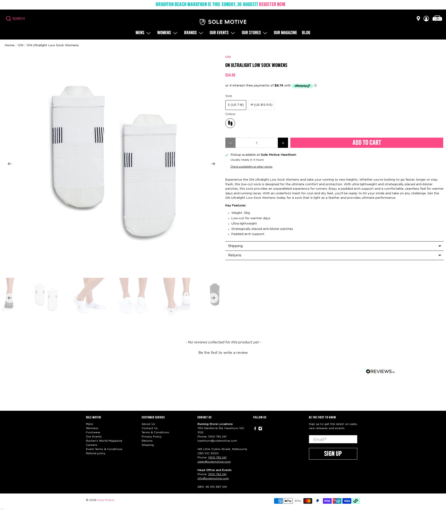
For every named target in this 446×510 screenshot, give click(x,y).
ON (228, 57)
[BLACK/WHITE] (230, 123)
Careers (91, 445)
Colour (230, 114)
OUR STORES (251, 33)
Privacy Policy (152, 436)
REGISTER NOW (272, 4)
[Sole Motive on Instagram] (260, 429)
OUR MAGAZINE (285, 33)
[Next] (213, 164)
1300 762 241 (217, 436)
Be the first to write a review (223, 352)
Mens (140, 33)
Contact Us (150, 428)
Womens (164, 33)
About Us (148, 424)
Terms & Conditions (155, 432)
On (20, 45)
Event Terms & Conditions (104, 449)
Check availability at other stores (251, 166)
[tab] (334, 246)
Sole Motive (106, 500)
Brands (190, 33)
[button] (223, 352)
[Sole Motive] (223, 22)
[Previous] (10, 164)
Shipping (148, 445)
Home (9, 45)
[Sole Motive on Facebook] (255, 429)
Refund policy (95, 453)
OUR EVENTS (219, 33)
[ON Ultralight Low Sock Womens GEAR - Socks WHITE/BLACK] (111, 164)
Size (228, 96)
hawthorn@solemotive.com (217, 440)
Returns (147, 440)
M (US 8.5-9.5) (261, 104)
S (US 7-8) (236, 104)
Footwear (93, 432)
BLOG (306, 33)
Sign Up (333, 454)
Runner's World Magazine (104, 440)
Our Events (94, 436)
